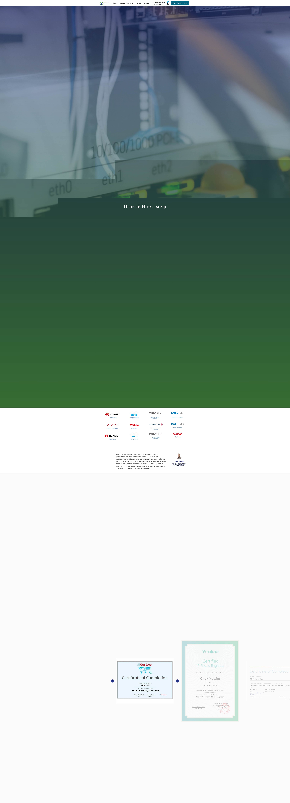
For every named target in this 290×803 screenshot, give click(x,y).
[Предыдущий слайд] (112, 680)
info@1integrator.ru (159, 4)
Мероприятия (130, 3)
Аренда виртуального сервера (179, 3)
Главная (115, 3)
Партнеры (138, 3)
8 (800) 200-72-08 (159, 2)
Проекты (122, 3)
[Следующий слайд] (177, 680)
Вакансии (146, 3)
